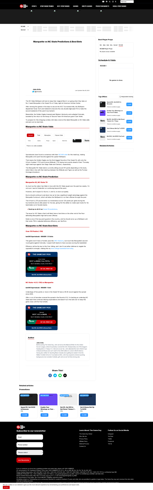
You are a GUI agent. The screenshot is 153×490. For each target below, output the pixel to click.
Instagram (111, 434)
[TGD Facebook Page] (106, 1)
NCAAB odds (63, 154)
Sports (34, 6)
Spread (30, 135)
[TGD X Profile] (110, 1)
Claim (24, 415)
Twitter (110, 439)
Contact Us (82, 446)
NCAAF (116, 45)
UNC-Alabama (59, 241)
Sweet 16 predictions (50, 209)
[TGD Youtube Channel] (103, 1)
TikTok (110, 444)
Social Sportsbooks (119, 6)
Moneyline (47, 135)
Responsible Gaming (127, 96)
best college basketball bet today (62, 248)
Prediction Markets (102, 6)
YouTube (110, 436)
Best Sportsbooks (63, 6)
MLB (108, 45)
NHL (111, 45)
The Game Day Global (85, 434)
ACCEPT (6, 487)
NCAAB (121, 45)
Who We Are (83, 436)
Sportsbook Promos (47, 6)
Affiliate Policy (83, 441)
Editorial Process (84, 444)
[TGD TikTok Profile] (115, 1)
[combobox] (121, 1)
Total (38, 135)
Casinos (75, 6)
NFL (101, 45)
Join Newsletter (23, 460)
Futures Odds (59, 135)
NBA (104, 45)
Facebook (111, 441)
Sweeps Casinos (87, 6)
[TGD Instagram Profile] (113, 1)
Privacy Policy (83, 439)
